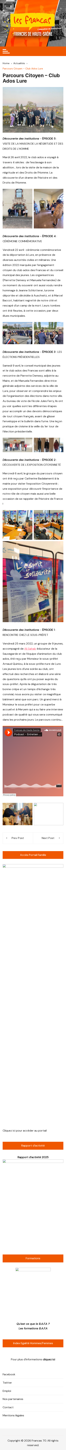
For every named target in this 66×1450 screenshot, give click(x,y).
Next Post (48, 838)
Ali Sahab (30, 648)
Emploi (7, 1391)
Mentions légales (13, 1415)
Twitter (7, 1382)
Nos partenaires (13, 1399)
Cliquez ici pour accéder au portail (25, 1130)
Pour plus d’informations (33, 1359)
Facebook (9, 1374)
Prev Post (18, 838)
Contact (8, 1407)
